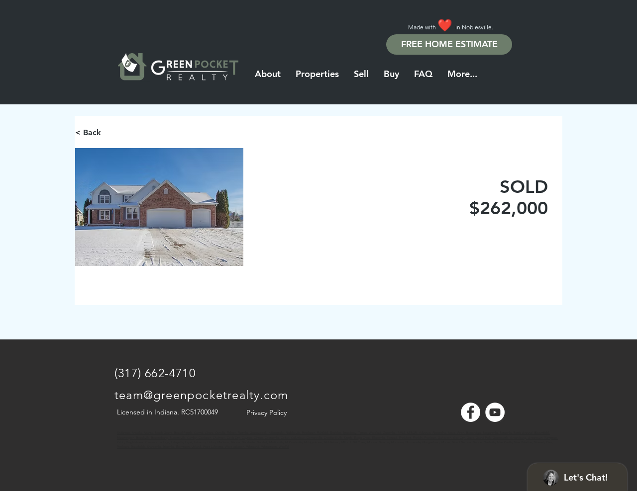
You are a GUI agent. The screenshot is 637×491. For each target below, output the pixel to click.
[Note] (123, 437)
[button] (462, 74)
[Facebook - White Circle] (470, 412)
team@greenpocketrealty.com (201, 395)
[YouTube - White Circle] (495, 412)
